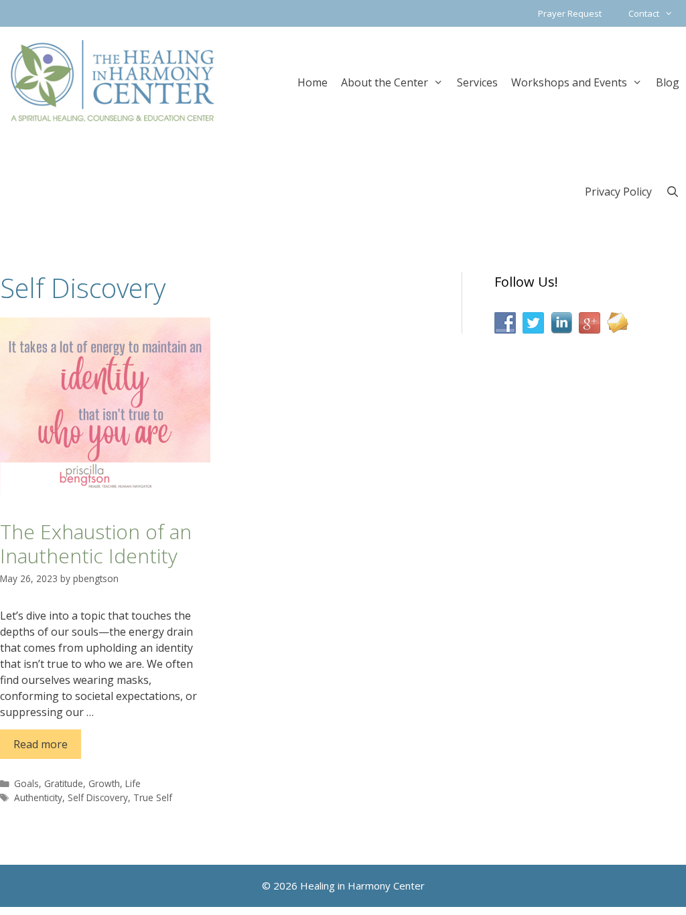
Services (477, 82)
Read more (40, 744)
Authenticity (38, 797)
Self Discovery (98, 797)
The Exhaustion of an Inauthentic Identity (96, 543)
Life (133, 783)
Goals (26, 783)
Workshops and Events (569, 82)
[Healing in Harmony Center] (112, 80)
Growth (104, 783)
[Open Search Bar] (672, 190)
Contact (643, 13)
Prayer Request (570, 13)
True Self (152, 797)
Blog (667, 82)
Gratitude (63, 783)
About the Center (384, 82)
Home (312, 82)
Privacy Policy (618, 191)
